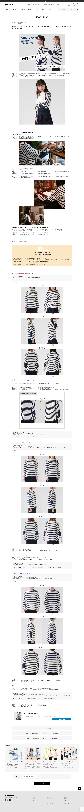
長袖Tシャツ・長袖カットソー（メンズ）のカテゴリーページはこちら (42, 738)
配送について (49, 800)
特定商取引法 (7, 797)
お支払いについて (50, 798)
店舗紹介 (65, 800)
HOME (6, 9)
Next (62, 1)
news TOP (7, 13)
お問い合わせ (58, 4)
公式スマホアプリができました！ (42, 1)
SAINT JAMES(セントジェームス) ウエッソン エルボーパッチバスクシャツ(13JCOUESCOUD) (42, 127)
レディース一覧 (32, 798)
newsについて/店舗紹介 (42, 4)
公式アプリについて (50, 803)
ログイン (73, 5)
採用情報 (29, 4)
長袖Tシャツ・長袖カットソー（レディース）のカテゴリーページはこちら (42, 733)
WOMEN (30, 9)
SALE (43, 9)
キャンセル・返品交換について (52, 802)
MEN (37, 9)
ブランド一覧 (32, 797)
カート (77, 5)
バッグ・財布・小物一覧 (34, 802)
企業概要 (65, 797)
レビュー (63, 4)
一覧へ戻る (42, 783)
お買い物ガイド (51, 4)
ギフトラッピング (50, 805)
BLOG (49, 9)
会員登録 (69, 5)
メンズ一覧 (32, 800)
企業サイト (66, 798)
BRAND (23, 9)
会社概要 (34, 4)
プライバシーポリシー (15, 797)
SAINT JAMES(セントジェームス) (29, 776)
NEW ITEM (14, 9)
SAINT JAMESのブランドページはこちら (42, 728)
